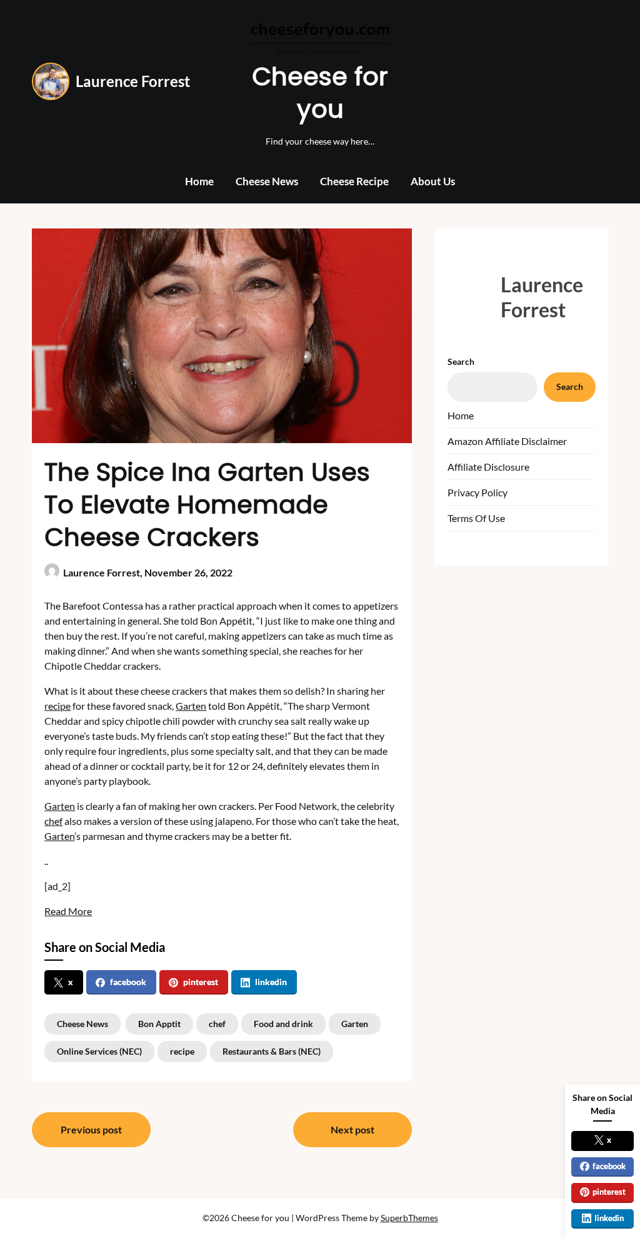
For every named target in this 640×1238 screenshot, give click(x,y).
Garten (191, 706)
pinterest (200, 981)
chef (53, 821)
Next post (352, 1129)
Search (461, 361)
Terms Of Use (476, 518)
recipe (57, 706)
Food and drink (283, 1023)
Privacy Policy (478, 492)
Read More (68, 911)
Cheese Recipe (354, 181)
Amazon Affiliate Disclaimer (507, 441)
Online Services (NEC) (99, 1051)
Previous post (91, 1129)
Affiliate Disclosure (488, 467)
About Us (433, 181)
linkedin (271, 981)
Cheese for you (320, 92)
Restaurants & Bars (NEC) (271, 1051)
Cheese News (267, 181)
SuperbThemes (409, 1217)
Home (199, 181)
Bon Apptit (159, 1023)
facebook (128, 981)
